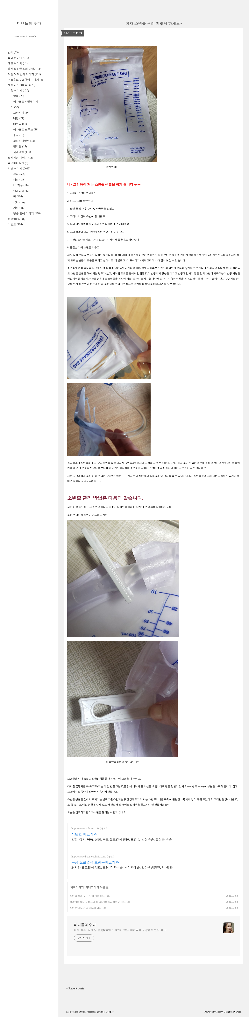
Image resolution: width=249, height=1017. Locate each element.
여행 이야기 (18, 90)
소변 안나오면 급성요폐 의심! (85, 907)
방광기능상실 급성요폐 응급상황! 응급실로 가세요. (97, 901)
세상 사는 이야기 (21, 85)
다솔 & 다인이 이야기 (24, 74)
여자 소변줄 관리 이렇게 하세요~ (153, 23)
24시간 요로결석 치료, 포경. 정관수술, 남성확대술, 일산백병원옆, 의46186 (122, 867)
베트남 (19, 123)
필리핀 (19, 146)
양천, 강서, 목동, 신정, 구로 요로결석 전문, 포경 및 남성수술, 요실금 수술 (121, 839)
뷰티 (18, 174)
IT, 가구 (21, 185)
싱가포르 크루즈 (25, 129)
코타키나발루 (23, 140)
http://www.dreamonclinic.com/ (88, 856)
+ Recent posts (75, 988)
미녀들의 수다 (29, 23)
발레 (13, 52)
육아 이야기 (18, 57)
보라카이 (21, 112)
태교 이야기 (18, 63)
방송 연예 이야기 (26, 213)
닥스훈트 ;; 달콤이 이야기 (26, 79)
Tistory (219, 1011)
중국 (18, 135)
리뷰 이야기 (19, 168)
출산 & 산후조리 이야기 (25, 68)
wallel (238, 1011)
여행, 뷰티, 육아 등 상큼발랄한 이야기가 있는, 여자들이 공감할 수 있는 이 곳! (120, 930)
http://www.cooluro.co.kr (85, 828)
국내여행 (21, 152)
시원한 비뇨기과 (84, 834)
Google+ (110, 1011)
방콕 (18, 96)
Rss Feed (70, 1011)
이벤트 (15, 224)
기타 (18, 207)
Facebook (91, 1011)
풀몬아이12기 (18, 163)
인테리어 (21, 190)
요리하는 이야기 (20, 157)
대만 (18, 118)
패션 (18, 179)
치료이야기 (16, 219)
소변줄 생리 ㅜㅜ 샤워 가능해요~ (87, 895)
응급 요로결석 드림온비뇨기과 (95, 862)
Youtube (100, 1011)
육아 (18, 202)
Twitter (82, 1011)
